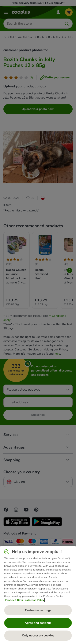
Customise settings (38, 610)
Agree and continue (38, 623)
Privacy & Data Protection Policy (24, 600)
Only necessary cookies (38, 635)
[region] (38, 595)
